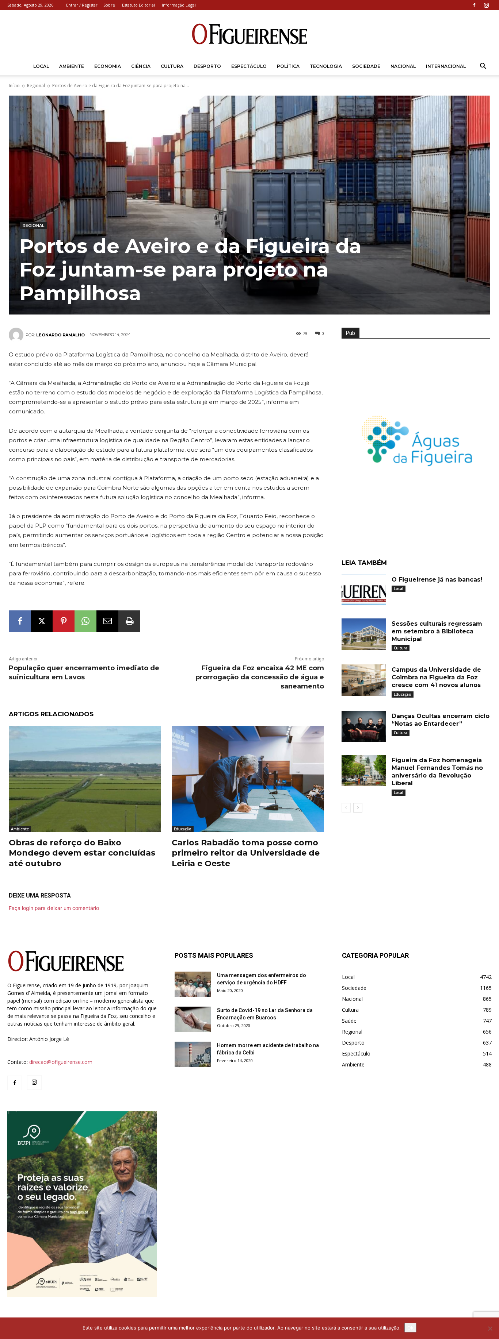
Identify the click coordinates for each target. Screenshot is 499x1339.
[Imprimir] (129, 621)
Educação (182, 828)
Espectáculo (249, 66)
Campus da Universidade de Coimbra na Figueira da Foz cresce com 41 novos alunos (436, 677)
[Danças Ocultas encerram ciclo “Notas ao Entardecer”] (364, 726)
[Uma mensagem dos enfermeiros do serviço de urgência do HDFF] (193, 984)
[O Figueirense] (249, 34)
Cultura (172, 66)
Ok (410, 1328)
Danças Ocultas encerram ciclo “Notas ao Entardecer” (441, 720)
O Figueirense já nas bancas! (437, 579)
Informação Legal (179, 5)
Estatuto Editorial (138, 5)
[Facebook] (474, 5)
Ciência (141, 66)
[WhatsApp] (85, 621)
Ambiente (71, 66)
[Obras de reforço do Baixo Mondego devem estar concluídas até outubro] (85, 779)
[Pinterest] (64, 621)
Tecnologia (326, 66)
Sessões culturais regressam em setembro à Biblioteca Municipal (437, 631)
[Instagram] (486, 5)
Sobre (109, 5)
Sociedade (366, 66)
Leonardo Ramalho (60, 334)
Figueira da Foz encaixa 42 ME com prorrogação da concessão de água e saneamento (259, 677)
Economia (107, 66)
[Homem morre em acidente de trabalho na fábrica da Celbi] (193, 1054)
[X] (42, 621)
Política (288, 66)
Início (14, 85)
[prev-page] (346, 808)
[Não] (490, 1328)
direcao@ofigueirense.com (60, 1061)
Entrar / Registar (82, 5)
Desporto (207, 66)
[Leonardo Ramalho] (17, 335)
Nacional (403, 66)
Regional (36, 85)
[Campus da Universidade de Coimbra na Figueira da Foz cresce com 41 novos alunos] (364, 680)
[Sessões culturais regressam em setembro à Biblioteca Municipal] (364, 634)
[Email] (107, 621)
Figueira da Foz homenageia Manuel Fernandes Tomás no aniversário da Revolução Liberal (437, 771)
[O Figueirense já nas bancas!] (364, 590)
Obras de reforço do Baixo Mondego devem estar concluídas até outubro (82, 853)
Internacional (446, 66)
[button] (483, 66)
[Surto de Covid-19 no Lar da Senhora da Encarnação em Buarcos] (193, 1019)
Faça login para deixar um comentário (54, 908)
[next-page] (357, 808)
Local (41, 66)
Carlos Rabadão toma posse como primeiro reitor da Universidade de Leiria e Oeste (246, 853)
